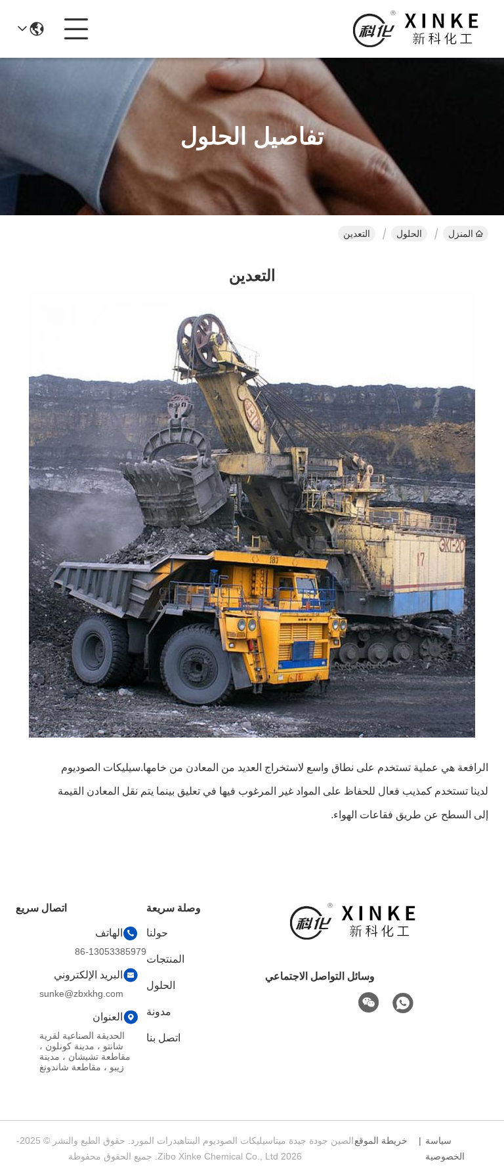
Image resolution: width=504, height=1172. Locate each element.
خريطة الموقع (381, 1140)
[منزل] (353, 937)
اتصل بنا (163, 1037)
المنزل (460, 233)
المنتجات (165, 959)
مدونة (158, 1011)
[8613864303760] (403, 1003)
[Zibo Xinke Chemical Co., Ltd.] (416, 29)
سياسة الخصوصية (445, 1148)
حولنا (157, 932)
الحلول (409, 233)
